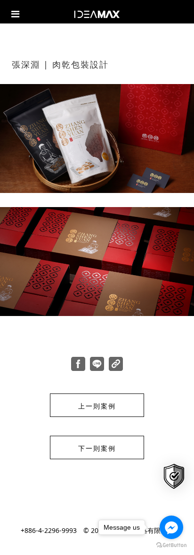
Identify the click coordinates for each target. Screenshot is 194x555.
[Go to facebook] (171, 527)
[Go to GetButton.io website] (171, 545)
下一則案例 (97, 448)
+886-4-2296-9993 (49, 530)
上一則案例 (97, 405)
